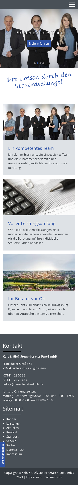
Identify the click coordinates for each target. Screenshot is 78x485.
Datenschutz (53, 477)
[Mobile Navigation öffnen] (72, 4)
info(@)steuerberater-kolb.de (23, 384)
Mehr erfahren (39, 44)
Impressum (34, 477)
